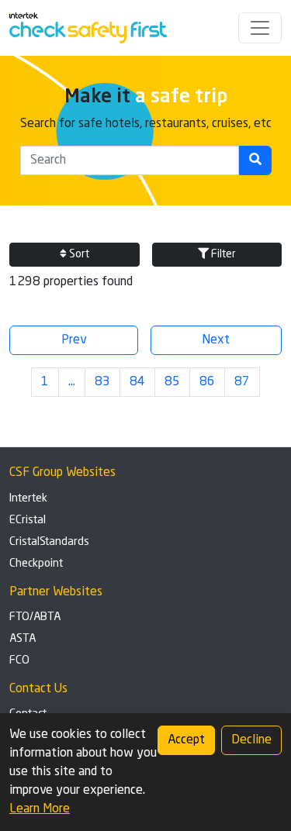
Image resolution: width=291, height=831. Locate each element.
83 (102, 382)
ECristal (27, 520)
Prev (73, 340)
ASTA (22, 638)
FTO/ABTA (35, 617)
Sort (78, 254)
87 (242, 382)
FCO (19, 660)
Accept (186, 740)
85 (172, 382)
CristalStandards (49, 541)
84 (137, 382)
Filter (222, 254)
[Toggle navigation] (260, 27)
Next (216, 340)
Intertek (28, 498)
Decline (251, 740)
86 (207, 382)
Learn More (39, 809)
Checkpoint (36, 563)
